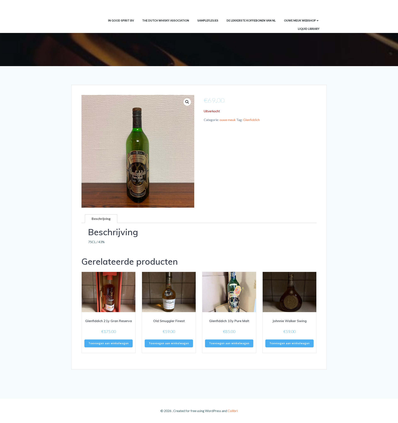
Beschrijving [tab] (101, 219)
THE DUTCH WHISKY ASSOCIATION (165, 20)
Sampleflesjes (207, 20)
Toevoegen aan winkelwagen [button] (109, 343)
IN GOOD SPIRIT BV (121, 20)
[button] (187, 102)
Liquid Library (308, 28)
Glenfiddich (251, 120)
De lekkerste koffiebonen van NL (251, 20)
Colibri (233, 411)
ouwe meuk (228, 120)
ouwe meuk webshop (300, 20)
